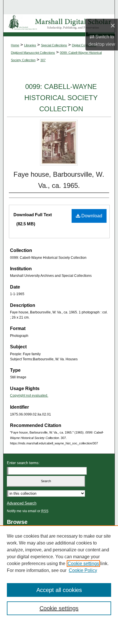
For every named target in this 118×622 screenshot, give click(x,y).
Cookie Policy (83, 570)
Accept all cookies (59, 590)
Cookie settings (83, 563)
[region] (59, 573)
